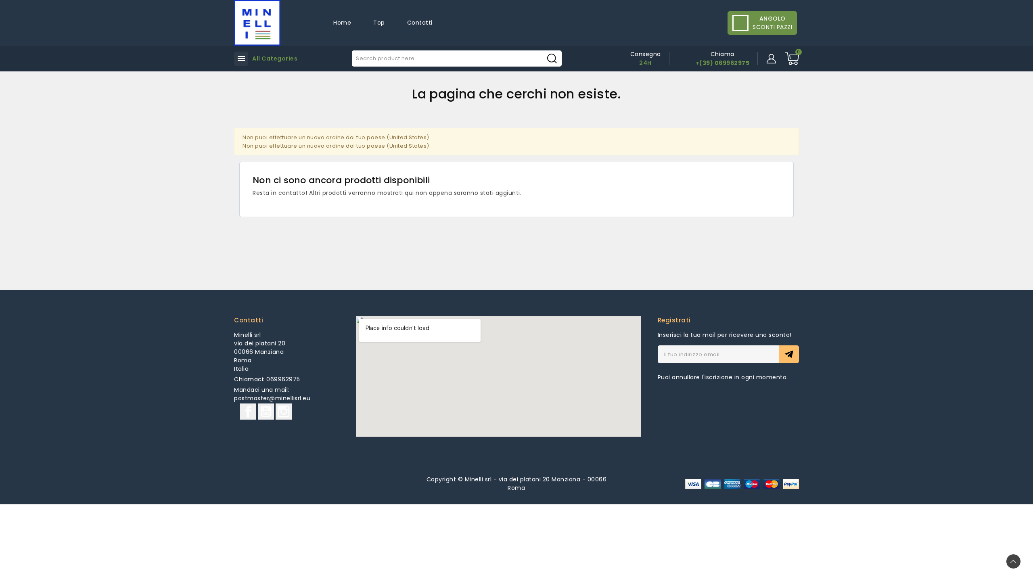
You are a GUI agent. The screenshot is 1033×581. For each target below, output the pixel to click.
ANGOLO (772, 19)
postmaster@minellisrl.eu (272, 398)
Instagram (284, 411)
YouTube (266, 411)
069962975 (283, 379)
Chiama (722, 54)
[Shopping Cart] (792, 59)
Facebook (248, 411)
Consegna (645, 54)
